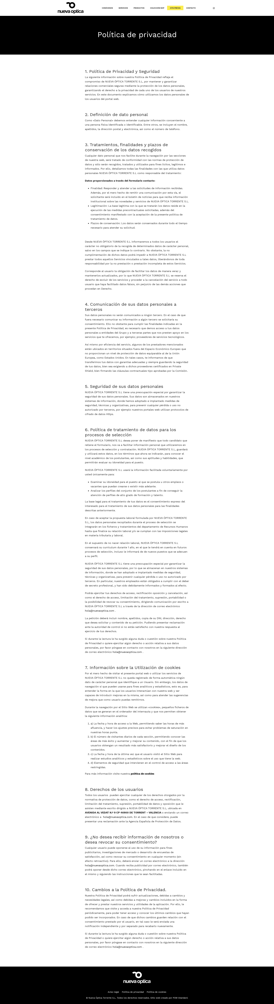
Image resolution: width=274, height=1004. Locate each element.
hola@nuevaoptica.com (99, 610)
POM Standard (180, 998)
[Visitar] (213, 8)
